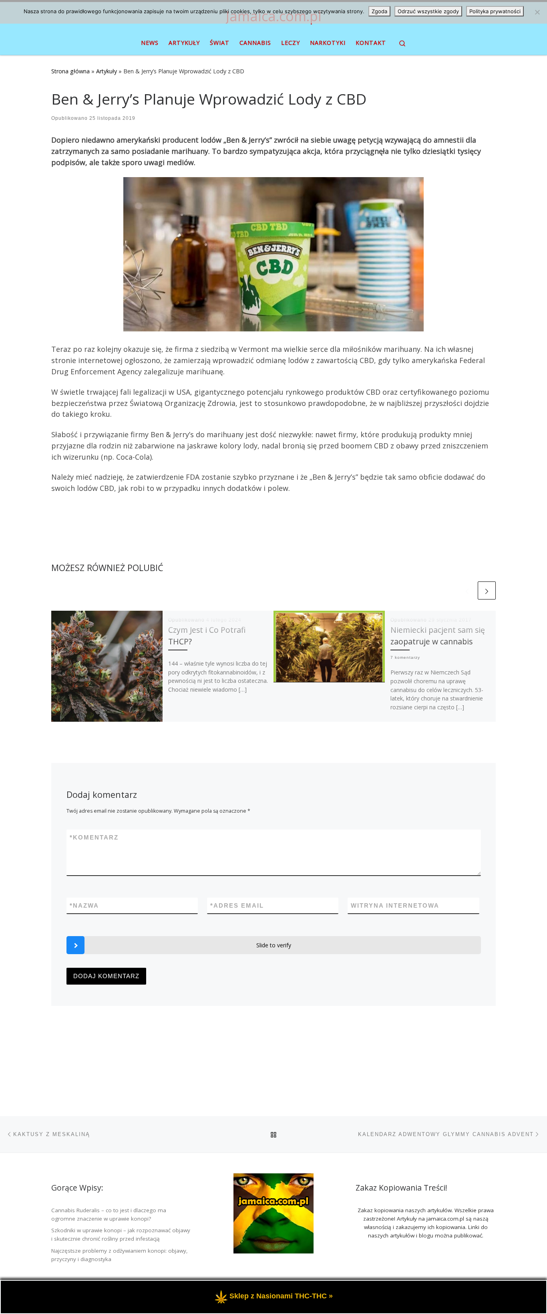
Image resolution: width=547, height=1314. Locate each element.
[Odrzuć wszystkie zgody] (537, 12)
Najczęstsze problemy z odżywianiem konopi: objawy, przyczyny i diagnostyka (119, 1255)
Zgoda (379, 11)
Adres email (237, 905)
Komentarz (94, 837)
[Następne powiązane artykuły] (487, 590)
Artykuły (106, 71)
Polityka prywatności (495, 11)
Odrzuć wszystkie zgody (428, 11)
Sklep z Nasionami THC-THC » (281, 1296)
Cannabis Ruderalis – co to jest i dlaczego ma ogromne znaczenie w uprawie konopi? (108, 1214)
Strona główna (70, 71)
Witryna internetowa (395, 905)
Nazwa (84, 905)
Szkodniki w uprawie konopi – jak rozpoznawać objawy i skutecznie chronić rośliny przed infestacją (120, 1234)
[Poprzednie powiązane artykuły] (467, 590)
